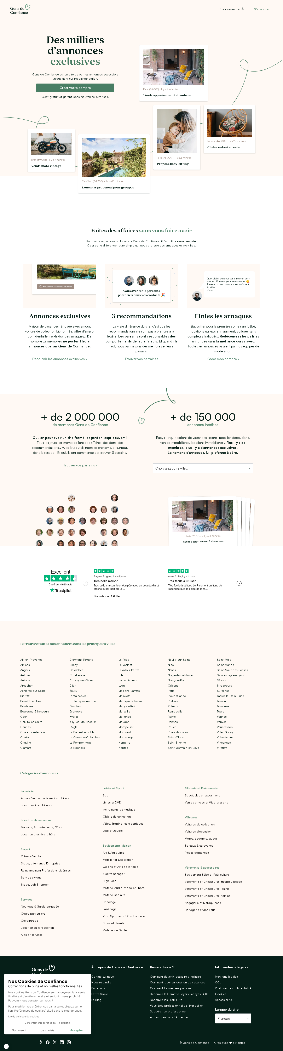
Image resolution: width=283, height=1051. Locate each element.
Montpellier (126, 727)
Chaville (25, 742)
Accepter (76, 1030)
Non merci (18, 1030)
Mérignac (125, 716)
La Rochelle (77, 747)
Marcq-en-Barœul (131, 701)
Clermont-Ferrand (81, 659)
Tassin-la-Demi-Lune (230, 696)
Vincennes (224, 742)
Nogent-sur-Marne (180, 675)
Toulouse (223, 706)
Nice (171, 664)
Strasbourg (224, 685)
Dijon (72, 685)
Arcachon (26, 685)
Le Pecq (124, 659)
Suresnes (223, 690)
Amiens (25, 664)
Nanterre (124, 742)
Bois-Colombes (30, 701)
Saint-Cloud (176, 737)
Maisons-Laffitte (129, 690)
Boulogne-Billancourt (34, 711)
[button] (6, 1046)
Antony (25, 680)
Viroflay (222, 747)
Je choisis (47, 1030)
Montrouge (126, 737)
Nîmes (172, 670)
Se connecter (230, 9)
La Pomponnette (80, 742)
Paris (171, 690)
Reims (172, 716)
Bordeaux (26, 706)
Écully (73, 690)
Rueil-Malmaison (179, 732)
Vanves (221, 721)
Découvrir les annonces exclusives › (59, 359)
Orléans (173, 685)
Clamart (25, 747)
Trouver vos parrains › (141, 359)
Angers (25, 670)
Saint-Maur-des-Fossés (232, 670)
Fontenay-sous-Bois (82, 701)
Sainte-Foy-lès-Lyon (230, 675)
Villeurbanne (225, 737)
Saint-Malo (224, 659)
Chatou (25, 737)
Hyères (74, 716)
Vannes (222, 716)
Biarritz (25, 696)
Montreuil (125, 732)
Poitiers (173, 701)
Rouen (172, 727)
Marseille (124, 711)
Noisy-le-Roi (176, 680)
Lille (121, 675)
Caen (24, 716)
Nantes (123, 747)
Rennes (173, 721)
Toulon (221, 701)
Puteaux (173, 706)
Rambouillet (176, 711)
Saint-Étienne (177, 742)
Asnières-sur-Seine (33, 690)
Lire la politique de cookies (23, 1016)
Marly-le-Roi (127, 706)
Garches (75, 706)
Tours (220, 711)
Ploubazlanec (177, 696)
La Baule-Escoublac (82, 732)
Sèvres (221, 680)
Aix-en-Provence (31, 659)
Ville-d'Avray (225, 732)
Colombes (76, 670)
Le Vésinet (125, 664)
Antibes (25, 675)
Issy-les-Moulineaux (82, 721)
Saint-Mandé (225, 664)
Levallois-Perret (129, 670)
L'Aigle (73, 727)
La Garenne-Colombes (84, 737)
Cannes (25, 727)
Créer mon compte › (223, 359)
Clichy (73, 664)
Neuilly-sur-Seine (179, 659)
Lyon (122, 685)
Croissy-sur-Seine (81, 680)
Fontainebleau (78, 696)
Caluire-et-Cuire (31, 721)
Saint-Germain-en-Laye (183, 747)
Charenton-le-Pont (33, 732)
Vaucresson (225, 727)
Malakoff (124, 696)
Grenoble (75, 711)
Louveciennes (128, 680)
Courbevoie (77, 675)
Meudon (124, 721)
